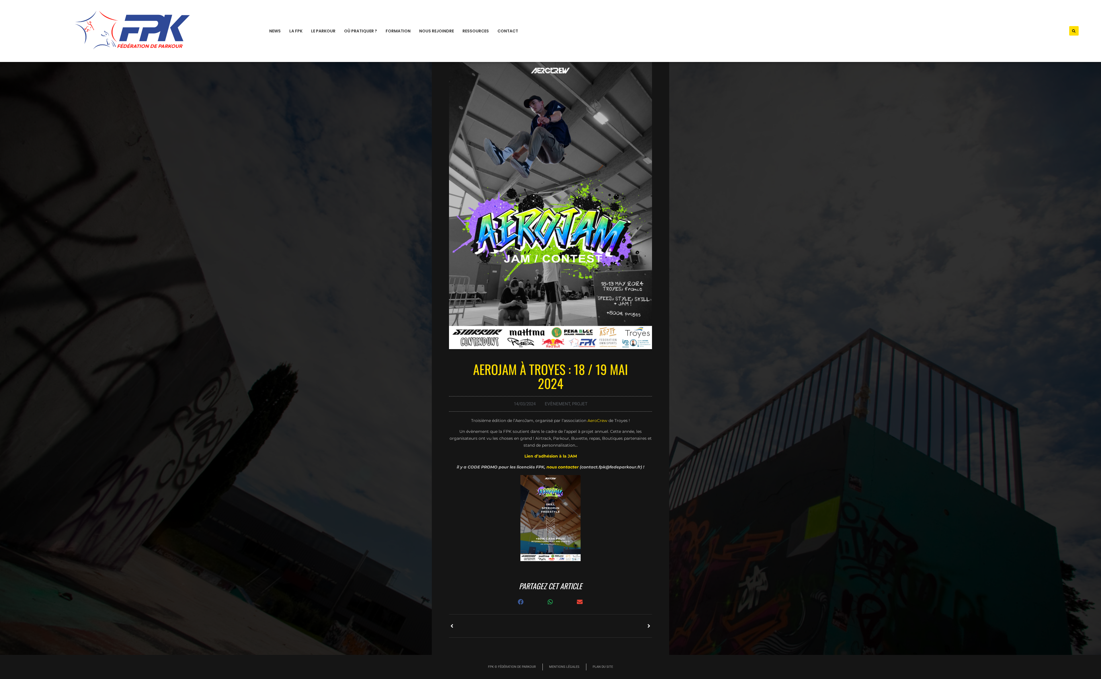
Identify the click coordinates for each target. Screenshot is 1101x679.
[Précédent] (499, 626)
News (275, 31)
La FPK (295, 31)
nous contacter (562, 467)
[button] (1074, 31)
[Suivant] (601, 626)
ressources (475, 31)
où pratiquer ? (360, 31)
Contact (507, 31)
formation (398, 31)
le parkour (323, 31)
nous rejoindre (436, 31)
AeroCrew (597, 420)
